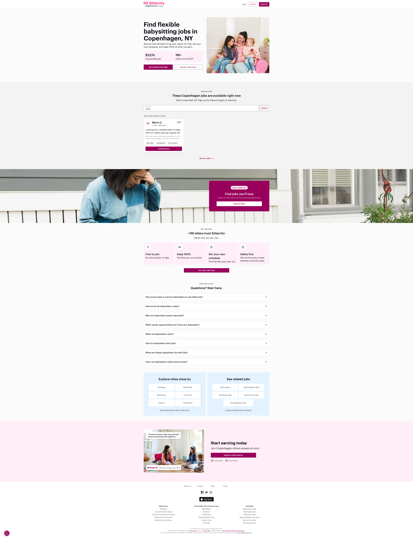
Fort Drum (188, 395)
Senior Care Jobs (251, 395)
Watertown (161, 395)
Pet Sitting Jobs (225, 395)
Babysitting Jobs (249, 509)
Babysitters (206, 509)
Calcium (161, 403)
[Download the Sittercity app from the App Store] (206, 499)
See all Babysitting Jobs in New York (174, 410)
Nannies (206, 512)
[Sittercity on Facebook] (202, 492)
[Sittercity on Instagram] (211, 492)
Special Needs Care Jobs (250, 517)
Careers (200, 486)
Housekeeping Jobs (238, 403)
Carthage (161, 387)
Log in (252, 4)
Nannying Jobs (249, 512)
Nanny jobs (225, 387)
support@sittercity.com (244, 532)
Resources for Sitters (163, 520)
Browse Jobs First (188, 67)
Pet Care (206, 523)
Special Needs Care (206, 517)
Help (244, 4)
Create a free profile (233, 455)
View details (164, 149)
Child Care (206, 514)
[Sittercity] (154, 4)
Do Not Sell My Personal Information (233, 530)
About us (187, 486)
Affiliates (163, 509)
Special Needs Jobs (251, 387)
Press (225, 486)
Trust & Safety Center (163, 512)
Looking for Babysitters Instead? (238, 410)
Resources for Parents (163, 517)
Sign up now (239, 204)
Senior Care (206, 520)
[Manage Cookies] (6, 533)
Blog (213, 486)
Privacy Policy (207, 530)
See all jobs (204, 158)
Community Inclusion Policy (163, 514)
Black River (187, 387)
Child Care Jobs (249, 514)
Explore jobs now (206, 270)
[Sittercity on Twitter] (206, 492)
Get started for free (158, 67)
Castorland (187, 403)
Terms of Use (193, 530)
